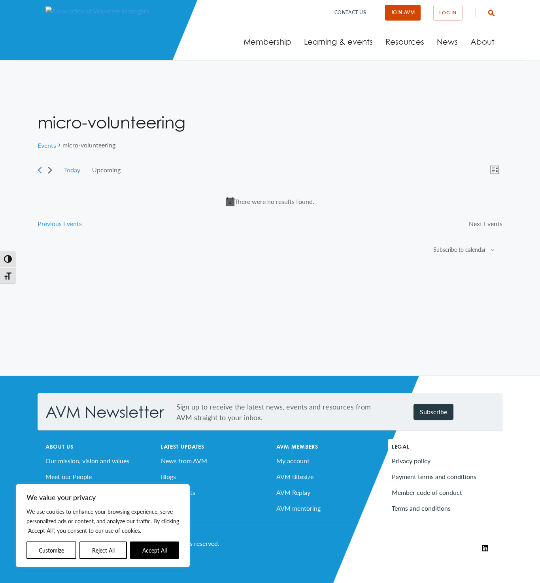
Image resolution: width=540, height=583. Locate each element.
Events (47, 145)
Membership (267, 42)
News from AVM (184, 460)
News (447, 42)
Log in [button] (448, 12)
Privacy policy (411, 460)
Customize (51, 550)
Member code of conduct (427, 492)
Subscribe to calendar (459, 249)
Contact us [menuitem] (350, 12)
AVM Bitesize (294, 476)
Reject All (103, 550)
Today (72, 169)
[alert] (270, 202)
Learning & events (338, 42)
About (482, 42)
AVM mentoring (298, 508)
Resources (404, 42)
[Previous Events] (40, 170)
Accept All (154, 550)
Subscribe (433, 411)
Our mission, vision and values (87, 460)
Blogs (168, 476)
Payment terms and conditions (434, 476)
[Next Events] (50, 170)
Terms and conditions (421, 508)
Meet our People (68, 476)
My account (293, 460)
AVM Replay (293, 492)
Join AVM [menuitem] (403, 12)
